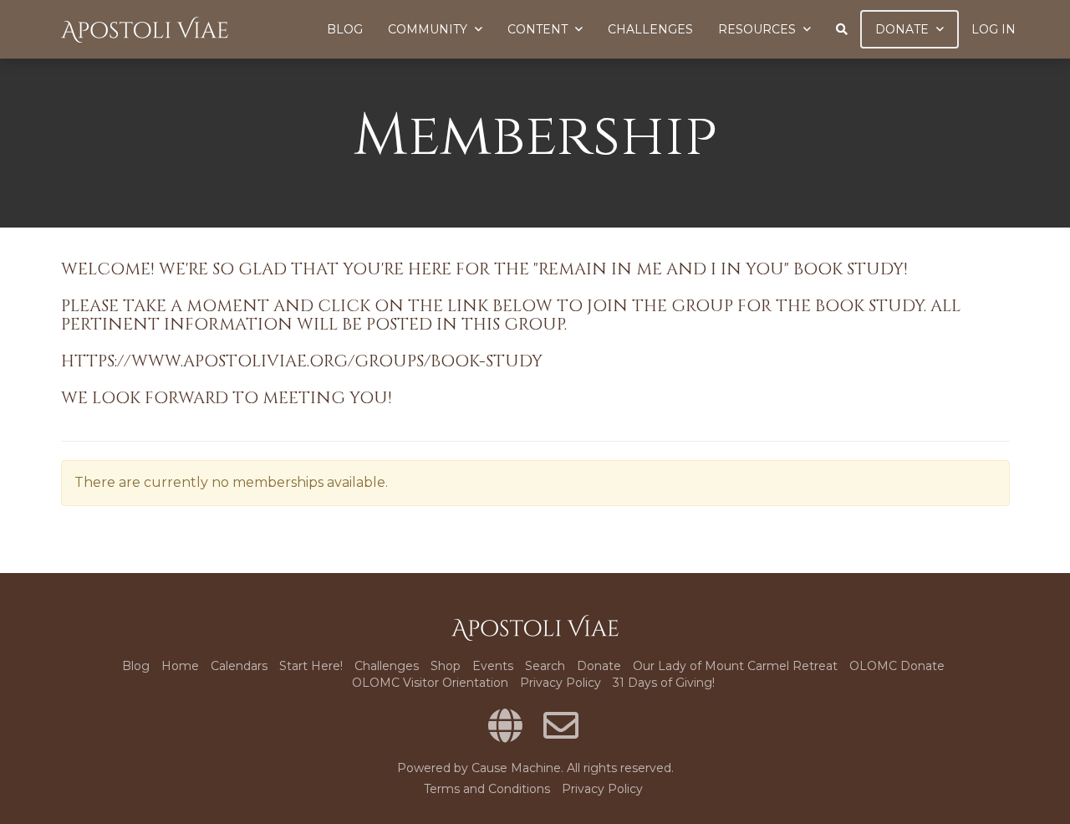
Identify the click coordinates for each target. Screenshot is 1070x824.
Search (545, 665)
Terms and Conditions (487, 788)
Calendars (239, 665)
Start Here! (311, 665)
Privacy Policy (560, 682)
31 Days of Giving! (664, 682)
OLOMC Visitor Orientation (430, 682)
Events (492, 665)
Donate (903, 29)
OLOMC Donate (897, 665)
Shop (446, 665)
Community (429, 29)
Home (180, 665)
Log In (993, 29)
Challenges (650, 29)
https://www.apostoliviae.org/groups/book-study (302, 361)
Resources (758, 29)
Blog (345, 29)
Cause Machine (516, 767)
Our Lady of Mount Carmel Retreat (735, 665)
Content (539, 29)
